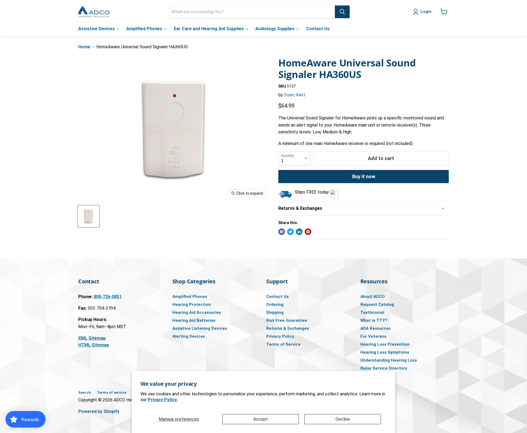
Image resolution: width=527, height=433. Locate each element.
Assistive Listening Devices (199, 328)
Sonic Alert (294, 94)
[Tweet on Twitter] (290, 231)
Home (84, 46)
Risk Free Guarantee (286, 320)
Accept (260, 419)
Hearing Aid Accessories (196, 312)
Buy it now (363, 176)
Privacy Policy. (163, 399)
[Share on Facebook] (281, 231)
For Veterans (373, 336)
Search (84, 392)
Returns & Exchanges (287, 328)
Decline (342, 419)
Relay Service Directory (383, 368)
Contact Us (318, 28)
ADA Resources (375, 328)
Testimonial (372, 312)
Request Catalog (377, 304)
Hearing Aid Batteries (193, 320)
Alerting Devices (188, 336)
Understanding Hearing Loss (388, 360)
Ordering (275, 304)
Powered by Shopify (98, 411)
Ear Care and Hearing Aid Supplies (209, 28)
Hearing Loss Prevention (385, 344)
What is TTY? (373, 320)
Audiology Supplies (275, 28)
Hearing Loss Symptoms (384, 352)
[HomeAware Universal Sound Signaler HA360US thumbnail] (88, 216)
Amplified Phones (144, 28)
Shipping (275, 312)
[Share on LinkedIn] (299, 231)
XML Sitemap (92, 338)
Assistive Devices (97, 28)
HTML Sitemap (93, 345)
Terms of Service (283, 344)
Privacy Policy (280, 336)
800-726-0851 (108, 296)
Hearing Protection (191, 304)
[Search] (342, 11)
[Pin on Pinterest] (308, 231)
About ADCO (372, 296)
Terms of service (111, 392)
